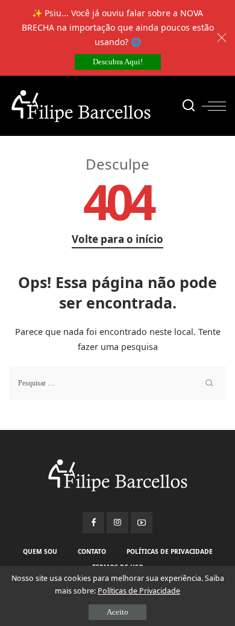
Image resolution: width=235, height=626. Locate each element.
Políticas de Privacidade (139, 591)
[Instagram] (117, 522)
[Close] (222, 38)
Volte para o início (117, 239)
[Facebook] (93, 522)
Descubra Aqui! (118, 61)
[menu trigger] (214, 106)
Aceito (117, 611)
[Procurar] (188, 106)
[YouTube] (141, 522)
